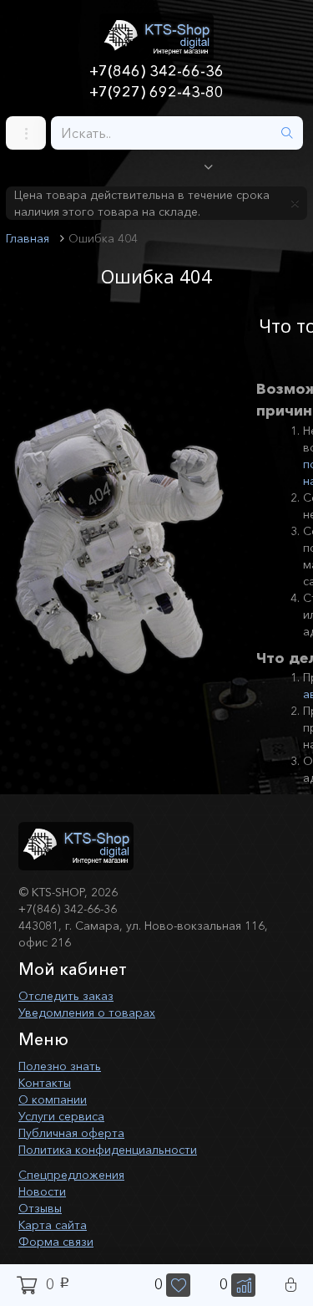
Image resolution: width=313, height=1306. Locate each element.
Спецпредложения (71, 1174)
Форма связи (55, 1241)
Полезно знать (59, 1066)
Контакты (44, 1082)
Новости (42, 1191)
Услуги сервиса (61, 1116)
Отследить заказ (66, 995)
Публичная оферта (71, 1132)
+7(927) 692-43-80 (156, 92)
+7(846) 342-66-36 (156, 71)
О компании (52, 1099)
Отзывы (40, 1208)
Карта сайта (52, 1224)
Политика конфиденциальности (107, 1149)
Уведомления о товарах (86, 1012)
